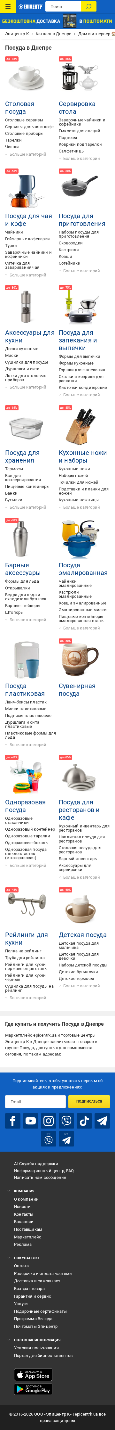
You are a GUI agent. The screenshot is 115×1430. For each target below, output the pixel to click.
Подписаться (89, 1101)
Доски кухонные (21, 348)
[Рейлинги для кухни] (27, 909)
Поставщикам (28, 1229)
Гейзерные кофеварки (27, 238)
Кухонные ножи (74, 468)
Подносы (68, 137)
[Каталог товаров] (8, 6)
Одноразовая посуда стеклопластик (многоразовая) (26, 853)
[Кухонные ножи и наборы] (80, 427)
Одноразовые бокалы (27, 842)
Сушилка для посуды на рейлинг (29, 988)
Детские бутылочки (78, 971)
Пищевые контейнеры (27, 486)
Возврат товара (29, 1288)
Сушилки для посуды (26, 362)
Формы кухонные (76, 363)
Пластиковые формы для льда (30, 735)
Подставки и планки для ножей (84, 491)
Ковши (65, 256)
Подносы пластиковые (28, 715)
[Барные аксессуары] (27, 539)
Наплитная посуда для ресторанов (82, 838)
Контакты (24, 1214)
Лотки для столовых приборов (25, 377)
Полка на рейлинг (23, 951)
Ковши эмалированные (82, 603)
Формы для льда (22, 581)
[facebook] (12, 1121)
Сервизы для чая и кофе (29, 126)
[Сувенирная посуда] (80, 660)
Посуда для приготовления (82, 219)
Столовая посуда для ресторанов (80, 849)
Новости (22, 1206)
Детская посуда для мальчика (79, 945)
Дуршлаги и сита (22, 368)
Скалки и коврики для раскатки (81, 378)
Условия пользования (36, 1347)
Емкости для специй (80, 130)
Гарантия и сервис (32, 1296)
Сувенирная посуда (77, 689)
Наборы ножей (73, 475)
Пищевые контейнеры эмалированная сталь (81, 618)
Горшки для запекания (82, 369)
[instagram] (48, 1121)
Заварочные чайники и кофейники (82, 122)
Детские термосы (76, 978)
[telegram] (102, 1121)
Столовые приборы (24, 133)
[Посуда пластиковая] (27, 660)
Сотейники (69, 263)
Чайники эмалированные (75, 583)
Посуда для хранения (22, 456)
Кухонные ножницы (79, 499)
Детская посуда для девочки (79, 956)
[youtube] (30, 1121)
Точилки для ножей (78, 482)
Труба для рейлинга (25, 957)
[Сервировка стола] (80, 78)
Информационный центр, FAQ (44, 1170)
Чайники (14, 232)
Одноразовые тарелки (27, 836)
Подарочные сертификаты (40, 1311)
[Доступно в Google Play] (33, 1389)
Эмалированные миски (83, 609)
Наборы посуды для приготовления (79, 234)
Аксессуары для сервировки (75, 867)
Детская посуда (83, 935)
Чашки (12, 146)
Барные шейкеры (22, 605)
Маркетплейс (27, 1237)
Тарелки (13, 140)
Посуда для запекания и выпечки (78, 340)
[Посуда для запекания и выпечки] (80, 307)
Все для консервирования (23, 477)
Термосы (14, 468)
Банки (11, 493)
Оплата (21, 1265)
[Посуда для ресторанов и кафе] (80, 776)
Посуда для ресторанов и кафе (79, 809)
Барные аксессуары (23, 569)
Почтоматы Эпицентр (36, 1326)
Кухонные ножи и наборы (83, 456)
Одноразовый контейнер (30, 829)
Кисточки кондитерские (83, 387)
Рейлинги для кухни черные (25, 977)
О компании (26, 1199)
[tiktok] (84, 1121)
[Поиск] (88, 6)
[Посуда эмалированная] (80, 539)
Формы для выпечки (79, 356)
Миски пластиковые (25, 708)
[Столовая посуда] (27, 78)
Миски (12, 355)
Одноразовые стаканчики (19, 820)
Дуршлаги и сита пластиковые (22, 724)
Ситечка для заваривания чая (22, 265)
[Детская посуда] (80, 909)
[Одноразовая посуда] (27, 776)
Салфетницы (72, 151)
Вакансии (24, 1221)
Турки (11, 245)
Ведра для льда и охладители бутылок (26, 596)
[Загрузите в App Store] (33, 1374)
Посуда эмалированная (83, 569)
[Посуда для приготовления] (80, 190)
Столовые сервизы (24, 120)
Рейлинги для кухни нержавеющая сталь (26, 966)
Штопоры (14, 612)
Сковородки (71, 243)
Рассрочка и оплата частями (43, 1273)
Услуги (21, 1303)
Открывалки (17, 588)
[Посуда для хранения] (27, 427)
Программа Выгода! (33, 1318)
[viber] (66, 1121)
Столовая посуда (19, 107)
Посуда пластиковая (25, 689)
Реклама (23, 1244)
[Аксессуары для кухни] (27, 307)
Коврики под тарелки (80, 144)
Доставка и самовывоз (37, 1280)
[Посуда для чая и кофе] (27, 190)
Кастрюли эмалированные (75, 594)
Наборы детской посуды (83, 965)
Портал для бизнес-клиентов (43, 1355)
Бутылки (13, 499)
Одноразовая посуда (25, 806)
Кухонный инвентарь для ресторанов (84, 828)
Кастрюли (69, 249)
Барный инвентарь (78, 858)
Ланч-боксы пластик (26, 702)
